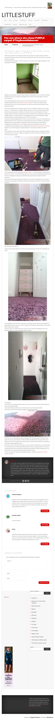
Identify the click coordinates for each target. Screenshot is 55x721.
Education (16, 20)
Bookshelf (33, 612)
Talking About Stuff (23, 24)
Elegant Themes (35, 717)
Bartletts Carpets (27, 172)
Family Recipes (23, 20)
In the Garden (34, 630)
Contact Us (34, 598)
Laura (16, 51)
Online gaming (44, 20)
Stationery (34, 618)
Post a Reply (45, 510)
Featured (15, 44)
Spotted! (15, 24)
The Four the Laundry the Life (38, 643)
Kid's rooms (14, 53)
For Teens (33, 624)
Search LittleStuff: (34, 591)
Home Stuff (36, 20)
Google (23, 481)
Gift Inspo (30, 20)
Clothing (33, 621)
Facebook (26, 481)
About (10, 20)
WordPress (50, 717)
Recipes (33, 609)
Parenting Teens (7, 24)
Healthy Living (35, 633)
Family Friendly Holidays (37, 636)
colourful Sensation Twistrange (41, 126)
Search (47, 593)
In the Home (36, 51)
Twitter (28, 481)
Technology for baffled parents (39, 640)
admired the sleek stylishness (26, 102)
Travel (30, 24)
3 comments (26, 53)
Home (5, 20)
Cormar (21, 124)
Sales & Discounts (35, 606)
